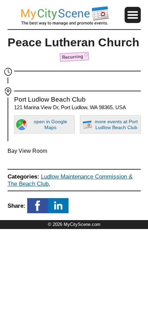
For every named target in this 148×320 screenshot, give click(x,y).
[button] (132, 15)
